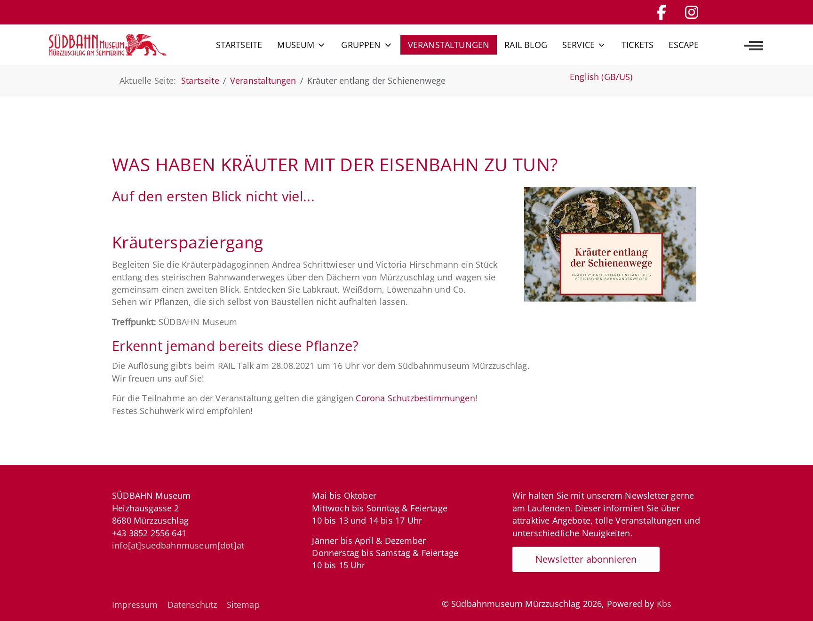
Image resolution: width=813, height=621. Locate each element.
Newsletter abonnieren (586, 559)
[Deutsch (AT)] (108, 45)
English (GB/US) (601, 76)
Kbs (664, 603)
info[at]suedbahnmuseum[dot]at (178, 545)
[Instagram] (691, 12)
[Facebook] (661, 12)
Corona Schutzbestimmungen (415, 398)
